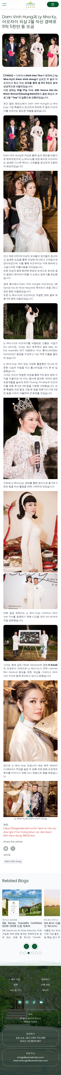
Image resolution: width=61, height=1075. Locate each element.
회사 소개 (15, 979)
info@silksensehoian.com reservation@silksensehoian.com (30, 1059)
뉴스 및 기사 (15, 990)
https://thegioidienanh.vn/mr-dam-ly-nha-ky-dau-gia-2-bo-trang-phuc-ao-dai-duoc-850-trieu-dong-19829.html (30, 832)
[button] (26, 946)
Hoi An (5, 920)
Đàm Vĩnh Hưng (13, 862)
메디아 (45, 990)
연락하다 (45, 979)
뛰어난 (13, 920)
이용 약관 (45, 985)
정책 (16, 985)
